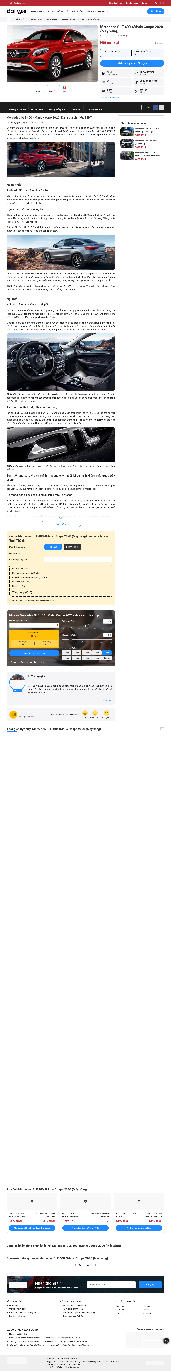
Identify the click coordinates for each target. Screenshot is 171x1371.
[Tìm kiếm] (132, 11)
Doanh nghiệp (72, 547)
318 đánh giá (123, 36)
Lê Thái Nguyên (13, 122)
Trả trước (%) (68, 621)
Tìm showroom (132, 3)
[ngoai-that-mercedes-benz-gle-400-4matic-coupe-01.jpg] (61, 252)
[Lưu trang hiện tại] (137, 11)
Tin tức (102, 11)
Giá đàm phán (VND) (18, 559)
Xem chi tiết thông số (109, 97)
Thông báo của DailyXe (73, 1316)
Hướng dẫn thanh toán (73, 1309)
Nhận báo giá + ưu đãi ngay (132, 63)
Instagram (147, 1313)
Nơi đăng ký (14, 553)
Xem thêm (61, 524)
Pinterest (147, 1306)
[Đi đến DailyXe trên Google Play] (153, 1336)
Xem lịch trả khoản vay (34, 653)
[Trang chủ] (9, 19)
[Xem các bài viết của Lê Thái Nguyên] (17, 682)
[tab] (40, 89)
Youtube (120, 1309)
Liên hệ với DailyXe (17, 1316)
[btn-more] (161, 107)
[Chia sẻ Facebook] (155, 107)
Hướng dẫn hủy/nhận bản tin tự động (79, 1312)
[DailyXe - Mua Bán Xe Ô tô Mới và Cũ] (17, 11)
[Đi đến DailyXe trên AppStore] (153, 1344)
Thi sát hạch (159, 3)
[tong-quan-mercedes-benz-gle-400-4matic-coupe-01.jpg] (61, 159)
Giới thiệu (13, 1305)
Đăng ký (150, 1284)
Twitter (119, 1313)
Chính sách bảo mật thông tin (22, 1312)
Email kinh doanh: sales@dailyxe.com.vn (62, 1338)
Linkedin (146, 1309)
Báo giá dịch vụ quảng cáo (74, 1305)
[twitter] (33, 680)
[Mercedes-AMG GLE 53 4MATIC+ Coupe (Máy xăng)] (127, 155)
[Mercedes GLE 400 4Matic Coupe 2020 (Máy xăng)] (52, 53)
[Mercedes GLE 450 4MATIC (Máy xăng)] (127, 143)
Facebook (120, 1306)
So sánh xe (146, 3)
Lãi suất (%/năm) (69, 635)
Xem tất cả (84, 1265)
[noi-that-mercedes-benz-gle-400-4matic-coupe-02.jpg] (61, 444)
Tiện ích (90, 11)
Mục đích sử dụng (17, 547)
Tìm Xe (49, 11)
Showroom (36, 11)
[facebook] (29, 680)
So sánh (159, 43)
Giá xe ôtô (62, 11)
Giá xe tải (77, 11)
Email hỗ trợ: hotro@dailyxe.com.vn (24, 1338)
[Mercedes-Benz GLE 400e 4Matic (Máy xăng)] (127, 131)
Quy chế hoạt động (17, 1309)
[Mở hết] (162, 729)
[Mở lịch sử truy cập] (143, 11)
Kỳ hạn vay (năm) (69, 648)
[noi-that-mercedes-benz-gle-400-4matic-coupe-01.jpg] (61, 362)
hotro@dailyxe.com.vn (18, 3)
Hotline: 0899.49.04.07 (18, 1334)
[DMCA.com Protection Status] (155, 1363)
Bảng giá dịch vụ (115, 3)
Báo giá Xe (156, 11)
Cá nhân (53, 547)
